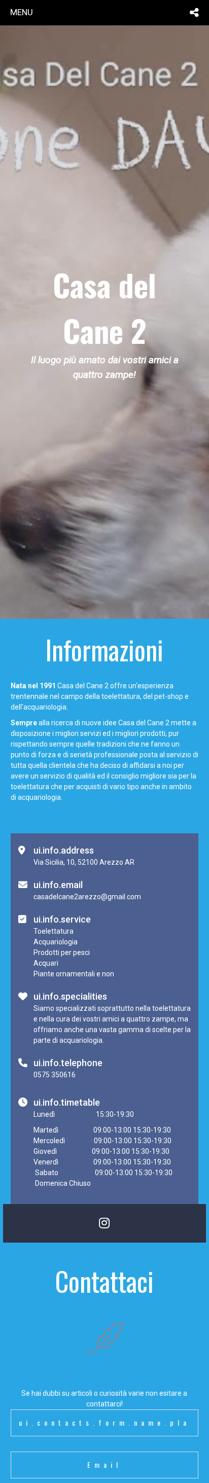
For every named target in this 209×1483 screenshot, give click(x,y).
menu (21, 12)
